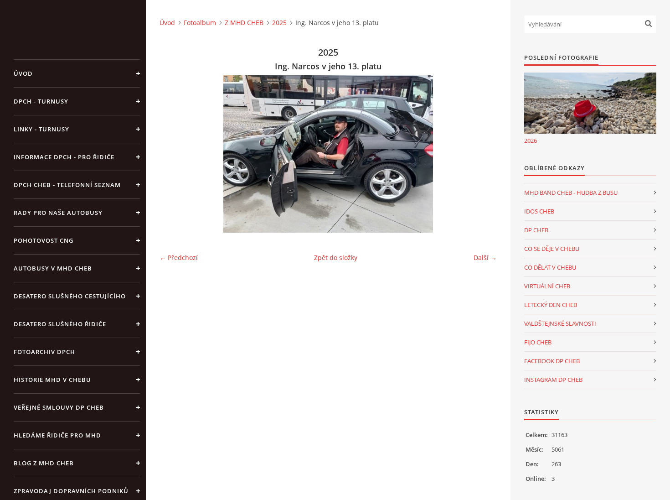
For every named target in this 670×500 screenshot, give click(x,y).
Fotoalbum (200, 22)
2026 (530, 140)
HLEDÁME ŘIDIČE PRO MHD (57, 435)
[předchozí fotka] (174, 154)
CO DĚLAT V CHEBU (550, 267)
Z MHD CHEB (244, 22)
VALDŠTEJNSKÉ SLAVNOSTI (560, 323)
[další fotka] (482, 154)
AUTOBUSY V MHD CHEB (53, 268)
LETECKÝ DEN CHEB (550, 305)
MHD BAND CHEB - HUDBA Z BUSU (571, 192)
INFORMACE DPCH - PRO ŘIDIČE (64, 157)
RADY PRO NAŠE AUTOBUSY (58, 212)
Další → (485, 257)
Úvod (23, 73)
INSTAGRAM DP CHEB (553, 379)
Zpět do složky (335, 257)
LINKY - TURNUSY (41, 129)
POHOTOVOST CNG (43, 240)
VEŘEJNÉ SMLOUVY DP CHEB (59, 407)
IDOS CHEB (539, 211)
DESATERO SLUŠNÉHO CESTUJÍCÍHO (70, 296)
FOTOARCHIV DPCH (44, 352)
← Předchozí (179, 257)
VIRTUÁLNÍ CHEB (547, 286)
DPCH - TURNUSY (41, 101)
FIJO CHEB (537, 342)
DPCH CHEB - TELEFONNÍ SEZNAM (67, 185)
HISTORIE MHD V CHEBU (52, 379)
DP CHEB (536, 230)
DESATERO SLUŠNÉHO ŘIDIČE (60, 324)
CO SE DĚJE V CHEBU (551, 249)
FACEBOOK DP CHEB (552, 361)
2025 (279, 22)
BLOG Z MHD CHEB (44, 463)
